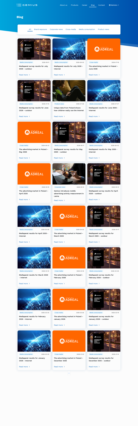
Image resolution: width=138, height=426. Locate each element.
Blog (93, 5)
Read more (23, 75)
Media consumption (87, 29)
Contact (101, 5)
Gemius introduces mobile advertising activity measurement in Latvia (69, 193)
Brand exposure (40, 29)
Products (74, 5)
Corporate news (56, 29)
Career (84, 5)
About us (63, 5)
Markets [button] (114, 5)
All (30, 29)
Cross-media (71, 29)
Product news (103, 29)
